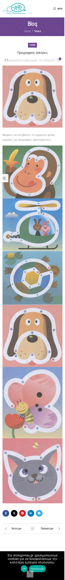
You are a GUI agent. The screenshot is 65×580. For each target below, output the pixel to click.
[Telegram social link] (39, 513)
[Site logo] (14, 8)
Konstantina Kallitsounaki (23, 60)
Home (27, 31)
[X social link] (14, 513)
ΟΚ (24, 568)
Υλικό (37, 31)
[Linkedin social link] (31, 513)
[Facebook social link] (5, 513)
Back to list (33, 528)
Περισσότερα (37, 568)
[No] (30, 574)
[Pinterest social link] (22, 513)
